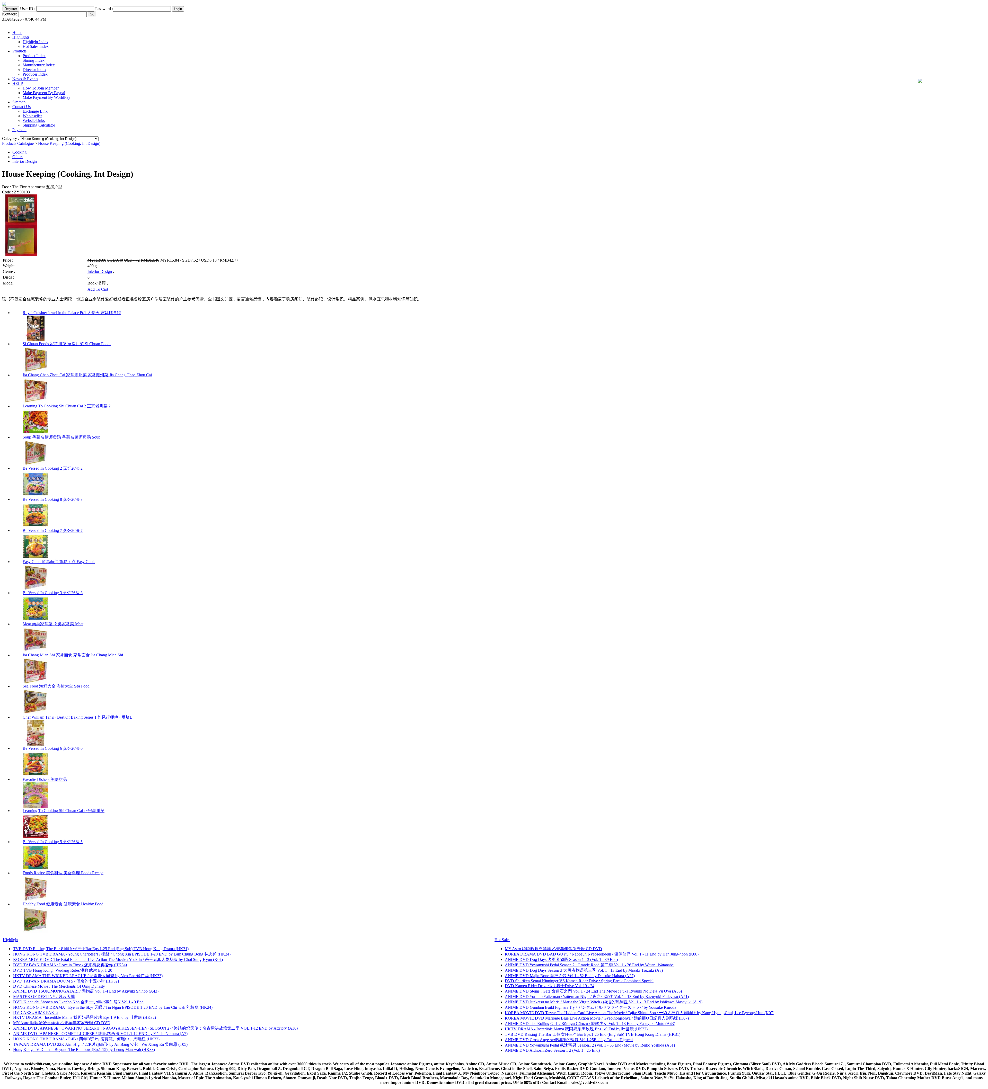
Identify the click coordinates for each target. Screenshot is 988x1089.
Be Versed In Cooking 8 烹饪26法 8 (53, 499)
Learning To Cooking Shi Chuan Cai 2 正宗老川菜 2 (67, 406)
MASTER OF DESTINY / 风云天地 (44, 996)
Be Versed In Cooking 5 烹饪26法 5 (53, 842)
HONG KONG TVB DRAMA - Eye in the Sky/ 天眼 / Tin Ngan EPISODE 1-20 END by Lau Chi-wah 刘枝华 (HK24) (113, 1007)
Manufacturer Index (39, 65)
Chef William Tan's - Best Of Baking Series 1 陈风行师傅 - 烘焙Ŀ (77, 717)
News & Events (25, 79)
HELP (17, 83)
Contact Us (21, 106)
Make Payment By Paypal (44, 93)
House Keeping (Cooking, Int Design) (69, 143)
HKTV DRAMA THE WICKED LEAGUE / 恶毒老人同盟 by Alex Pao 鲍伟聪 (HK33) (88, 976)
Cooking (19, 152)
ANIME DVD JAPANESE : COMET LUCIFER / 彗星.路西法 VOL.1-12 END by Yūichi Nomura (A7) (100, 1033)
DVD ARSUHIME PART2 (35, 1012)
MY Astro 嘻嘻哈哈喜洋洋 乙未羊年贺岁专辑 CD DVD (61, 1023)
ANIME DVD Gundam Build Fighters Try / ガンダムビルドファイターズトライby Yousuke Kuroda (590, 1007)
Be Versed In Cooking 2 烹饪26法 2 (53, 468)
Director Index (34, 69)
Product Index (34, 55)
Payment (19, 130)
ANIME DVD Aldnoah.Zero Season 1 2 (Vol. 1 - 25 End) (552, 1050)
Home (17, 32)
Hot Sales (502, 940)
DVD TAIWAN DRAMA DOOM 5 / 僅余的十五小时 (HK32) (66, 981)
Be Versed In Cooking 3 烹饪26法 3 (53, 593)
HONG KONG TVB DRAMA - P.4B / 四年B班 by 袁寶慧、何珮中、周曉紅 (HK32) (86, 1039)
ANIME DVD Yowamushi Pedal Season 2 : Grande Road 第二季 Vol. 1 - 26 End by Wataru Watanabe (589, 965)
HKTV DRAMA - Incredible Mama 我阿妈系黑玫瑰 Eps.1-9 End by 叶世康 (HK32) (84, 1017)
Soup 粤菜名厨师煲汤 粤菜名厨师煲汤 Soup (61, 437)
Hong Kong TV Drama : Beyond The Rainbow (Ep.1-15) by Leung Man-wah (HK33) (84, 1049)
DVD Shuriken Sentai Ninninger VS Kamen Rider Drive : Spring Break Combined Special (579, 981)
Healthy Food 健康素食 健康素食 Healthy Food (63, 904)
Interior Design (24, 161)
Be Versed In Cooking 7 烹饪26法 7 (53, 530)
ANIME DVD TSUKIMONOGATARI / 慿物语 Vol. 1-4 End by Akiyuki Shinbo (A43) (85, 991)
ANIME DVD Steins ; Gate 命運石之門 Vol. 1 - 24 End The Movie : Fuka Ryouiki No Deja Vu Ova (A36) (593, 991)
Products (19, 51)
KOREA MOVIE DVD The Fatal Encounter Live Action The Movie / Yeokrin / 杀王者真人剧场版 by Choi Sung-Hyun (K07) (118, 959)
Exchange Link (35, 111)
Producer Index (35, 74)
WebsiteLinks (34, 120)
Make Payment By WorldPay (46, 97)
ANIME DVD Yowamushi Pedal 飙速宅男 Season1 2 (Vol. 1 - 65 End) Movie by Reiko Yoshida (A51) (590, 1045)
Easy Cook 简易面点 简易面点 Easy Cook (59, 561)
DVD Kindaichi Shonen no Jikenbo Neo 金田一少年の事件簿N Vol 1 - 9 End (78, 1002)
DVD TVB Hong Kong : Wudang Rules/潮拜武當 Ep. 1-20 (62, 970)
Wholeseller (32, 116)
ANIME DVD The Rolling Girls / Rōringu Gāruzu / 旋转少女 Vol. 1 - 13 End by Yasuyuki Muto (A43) (590, 1023)
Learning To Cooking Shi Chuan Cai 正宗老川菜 (63, 810)
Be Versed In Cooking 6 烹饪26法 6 (53, 748)
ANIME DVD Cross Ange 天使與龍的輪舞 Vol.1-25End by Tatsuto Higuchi (569, 1040)
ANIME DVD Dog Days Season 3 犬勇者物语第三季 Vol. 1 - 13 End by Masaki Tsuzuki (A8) (584, 970)
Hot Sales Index (36, 46)
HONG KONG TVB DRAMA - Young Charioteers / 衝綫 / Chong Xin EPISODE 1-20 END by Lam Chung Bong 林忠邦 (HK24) (122, 954)
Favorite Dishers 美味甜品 (45, 779)
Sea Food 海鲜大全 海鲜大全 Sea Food (56, 686)
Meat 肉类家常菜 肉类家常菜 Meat (53, 624)
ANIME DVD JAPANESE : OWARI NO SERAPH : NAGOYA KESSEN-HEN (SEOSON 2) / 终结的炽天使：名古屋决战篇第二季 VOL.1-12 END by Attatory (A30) (155, 1028)
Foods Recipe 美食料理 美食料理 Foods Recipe (63, 873)
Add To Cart (97, 289)
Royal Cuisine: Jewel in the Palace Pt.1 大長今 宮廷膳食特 (72, 312)
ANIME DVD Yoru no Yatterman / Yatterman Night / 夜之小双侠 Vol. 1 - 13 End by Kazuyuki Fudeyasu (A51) (597, 996)
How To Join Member (41, 88)
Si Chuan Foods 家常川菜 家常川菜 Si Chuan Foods (67, 344)
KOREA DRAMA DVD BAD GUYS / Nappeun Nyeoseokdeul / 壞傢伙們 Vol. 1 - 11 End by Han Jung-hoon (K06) (602, 954)
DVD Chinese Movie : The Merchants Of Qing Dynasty (59, 986)
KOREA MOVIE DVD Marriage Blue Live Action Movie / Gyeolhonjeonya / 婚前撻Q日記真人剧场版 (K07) (597, 1018)
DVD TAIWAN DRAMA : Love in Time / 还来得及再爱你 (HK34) (70, 965)
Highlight (10, 940)
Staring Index (34, 60)
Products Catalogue (18, 143)
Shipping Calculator (39, 125)
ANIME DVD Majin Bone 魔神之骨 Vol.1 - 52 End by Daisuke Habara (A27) (570, 976)
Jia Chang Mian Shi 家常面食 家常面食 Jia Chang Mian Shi (73, 655)
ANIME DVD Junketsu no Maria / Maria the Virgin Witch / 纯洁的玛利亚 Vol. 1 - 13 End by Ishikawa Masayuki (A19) (603, 1002)
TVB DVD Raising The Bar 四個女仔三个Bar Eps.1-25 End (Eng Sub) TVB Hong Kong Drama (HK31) (101, 949)
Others (17, 157)
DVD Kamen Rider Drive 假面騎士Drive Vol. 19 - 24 (549, 986)
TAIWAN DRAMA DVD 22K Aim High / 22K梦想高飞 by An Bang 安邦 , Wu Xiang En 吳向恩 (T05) (100, 1044)
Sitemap (18, 102)
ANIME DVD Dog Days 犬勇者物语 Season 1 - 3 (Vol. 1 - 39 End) (561, 959)
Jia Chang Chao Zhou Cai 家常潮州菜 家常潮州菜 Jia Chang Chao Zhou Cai (87, 375)
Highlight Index (35, 42)
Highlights (20, 37)
